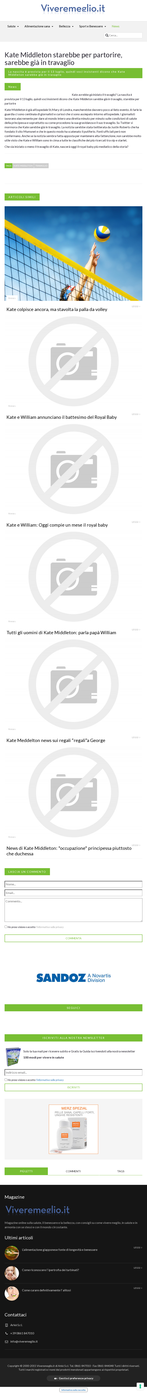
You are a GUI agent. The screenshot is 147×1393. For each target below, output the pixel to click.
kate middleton (23, 165)
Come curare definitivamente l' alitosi (46, 1290)
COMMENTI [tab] (73, 1171)
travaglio (41, 165)
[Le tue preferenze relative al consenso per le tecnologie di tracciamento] (140, 1386)
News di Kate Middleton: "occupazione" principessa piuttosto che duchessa (69, 850)
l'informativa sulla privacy (50, 927)
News (115, 26)
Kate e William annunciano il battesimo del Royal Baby (62, 417)
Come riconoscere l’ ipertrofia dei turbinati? (50, 1270)
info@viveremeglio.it (24, 1341)
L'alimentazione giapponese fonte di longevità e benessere (59, 1249)
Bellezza (64, 26)
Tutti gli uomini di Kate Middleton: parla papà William (61, 632)
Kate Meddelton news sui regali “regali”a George (56, 740)
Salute (11, 26)
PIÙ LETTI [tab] (26, 1171)
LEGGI (135, 306)
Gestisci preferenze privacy (76, 1378)
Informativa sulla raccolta (73, 1390)
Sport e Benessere (91, 26)
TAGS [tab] (120, 1171)
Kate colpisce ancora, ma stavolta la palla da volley (57, 309)
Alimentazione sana (37, 26)
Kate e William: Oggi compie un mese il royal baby (57, 525)
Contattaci (16, 1314)
